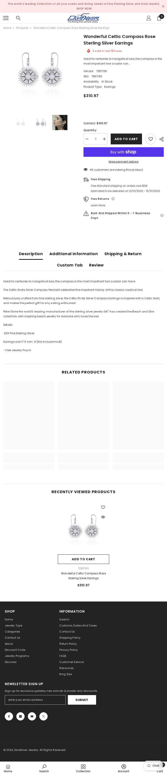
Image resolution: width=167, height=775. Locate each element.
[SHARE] (160, 139)
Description (31, 253)
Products (22, 28)
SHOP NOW (84, 8)
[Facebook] (9, 716)
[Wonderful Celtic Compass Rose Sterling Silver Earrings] (83, 526)
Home (7, 28)
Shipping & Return (123, 253)
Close (163, 6)
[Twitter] (43, 716)
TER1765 (101, 71)
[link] (28, 460)
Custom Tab (70, 265)
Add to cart (126, 139)
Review (96, 265)
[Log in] (148, 18)
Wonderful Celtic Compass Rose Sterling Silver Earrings (83, 576)
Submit (82, 700)
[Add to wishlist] (150, 139)
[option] (40, 70)
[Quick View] (103, 517)
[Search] (18, 18)
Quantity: (90, 130)
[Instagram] (20, 716)
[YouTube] (32, 716)
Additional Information (73, 253)
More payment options (124, 162)
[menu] (5, 18)
